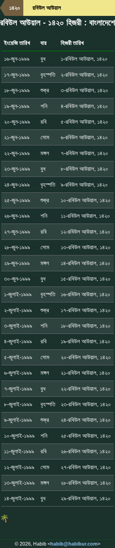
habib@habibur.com (74, 543)
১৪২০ (14, 8)
